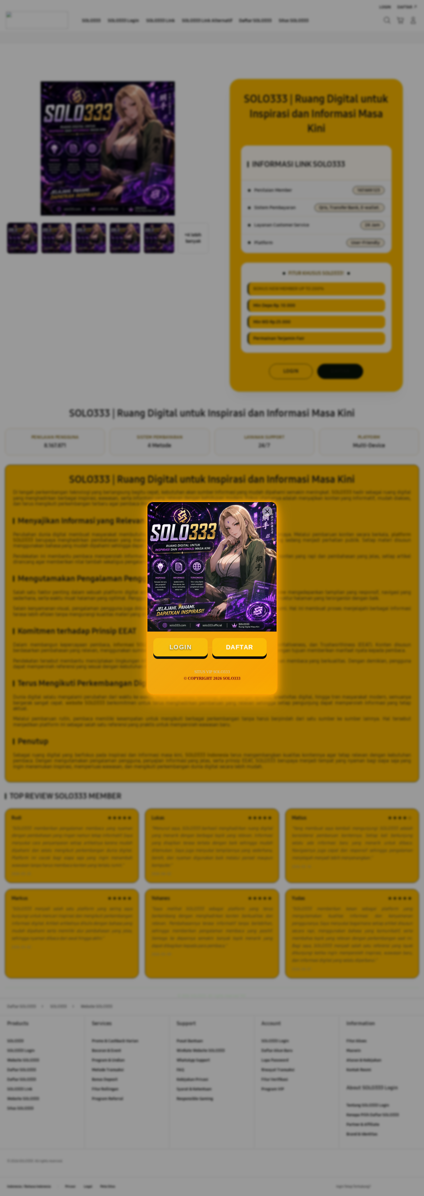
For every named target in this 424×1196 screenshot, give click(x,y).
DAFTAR (239, 647)
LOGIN (180, 647)
